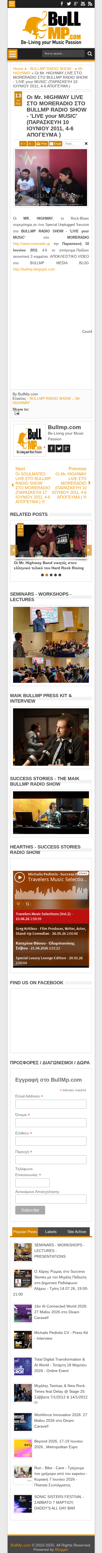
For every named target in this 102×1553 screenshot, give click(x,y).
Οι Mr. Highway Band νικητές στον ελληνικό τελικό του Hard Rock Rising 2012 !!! (49, 565)
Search (89, 54)
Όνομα (22, 1114)
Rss (90, 4)
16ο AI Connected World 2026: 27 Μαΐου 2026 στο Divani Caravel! (60, 1312)
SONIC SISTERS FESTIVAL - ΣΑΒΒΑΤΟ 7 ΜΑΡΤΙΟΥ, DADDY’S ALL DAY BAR (59, 1502)
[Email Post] (16, 413)
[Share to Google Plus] (30, 554)
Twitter (68, 4)
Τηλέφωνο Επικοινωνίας (28, 1172)
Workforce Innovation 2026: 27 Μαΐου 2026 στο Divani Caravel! (60, 1420)
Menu (11, 4)
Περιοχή (23, 1151)
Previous (88, 550)
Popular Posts (25, 1231)
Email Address (29, 1096)
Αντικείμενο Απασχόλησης (37, 1191)
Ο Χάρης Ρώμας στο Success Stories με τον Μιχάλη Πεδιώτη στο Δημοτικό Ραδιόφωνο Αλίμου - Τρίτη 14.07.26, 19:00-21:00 (50, 1282)
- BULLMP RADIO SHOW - (50, 398)
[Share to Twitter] (24, 554)
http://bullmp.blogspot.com (34, 269)
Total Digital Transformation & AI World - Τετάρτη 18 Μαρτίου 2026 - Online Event (60, 1365)
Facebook (61, 4)
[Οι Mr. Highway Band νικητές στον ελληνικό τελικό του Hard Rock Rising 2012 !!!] (51, 541)
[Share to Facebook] (18, 554)
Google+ (75, 4)
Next (13, 550)
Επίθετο (23, 1133)
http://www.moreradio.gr (31, 244)
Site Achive (76, 1231)
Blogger (61, 1549)
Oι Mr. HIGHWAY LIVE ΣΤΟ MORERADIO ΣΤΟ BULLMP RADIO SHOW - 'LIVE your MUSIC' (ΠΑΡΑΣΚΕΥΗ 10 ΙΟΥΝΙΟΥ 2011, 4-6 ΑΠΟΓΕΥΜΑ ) (56, 116)
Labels (51, 1231)
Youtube (82, 4)
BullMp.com (21, 1545)
